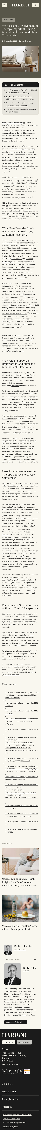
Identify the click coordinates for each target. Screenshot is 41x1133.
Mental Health (9, 1091)
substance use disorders (23, 130)
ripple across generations (25, 166)
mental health (16, 258)
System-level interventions (12, 632)
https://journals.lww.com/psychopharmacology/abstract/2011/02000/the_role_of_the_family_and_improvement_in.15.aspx (21, 769)
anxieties (15, 385)
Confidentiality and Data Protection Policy (17, 1115)
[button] (35, 5)
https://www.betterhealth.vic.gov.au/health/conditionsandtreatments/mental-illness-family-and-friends (21, 695)
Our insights (8, 20)
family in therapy (16, 483)
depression (22, 518)
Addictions (7, 1084)
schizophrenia (19, 507)
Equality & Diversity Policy (11, 1119)
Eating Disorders (10, 1099)
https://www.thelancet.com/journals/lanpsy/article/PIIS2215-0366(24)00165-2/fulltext (21, 721)
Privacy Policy (13, 1127)
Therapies (7, 1106)
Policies (5, 1127)
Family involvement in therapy (13, 122)
